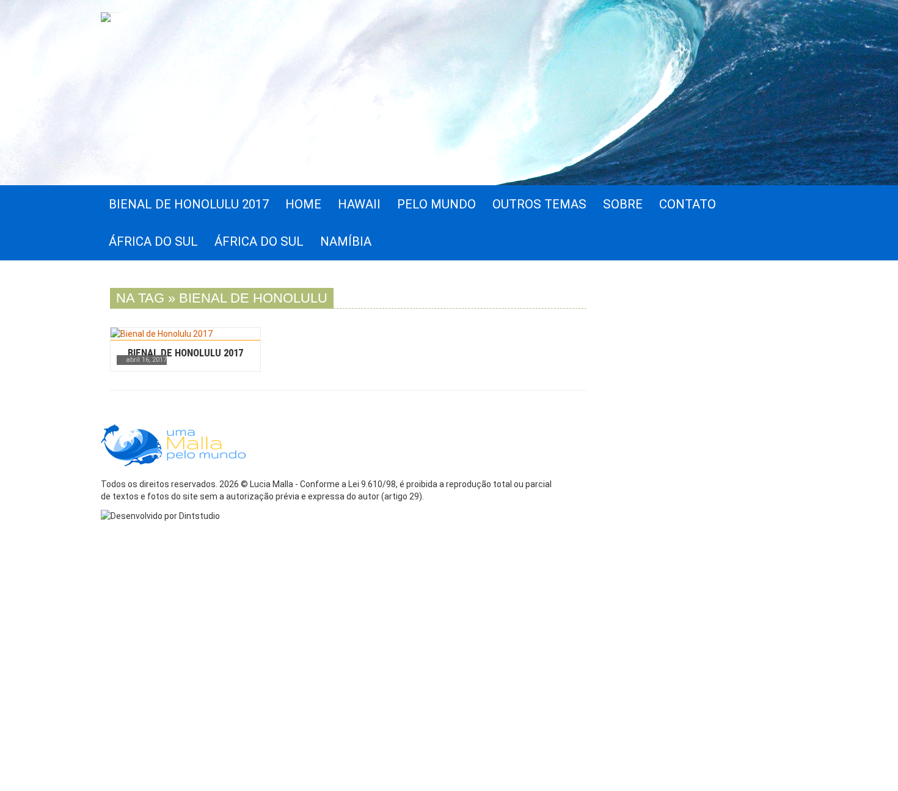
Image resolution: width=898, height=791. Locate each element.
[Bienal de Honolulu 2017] (185, 334)
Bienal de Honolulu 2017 (185, 353)
